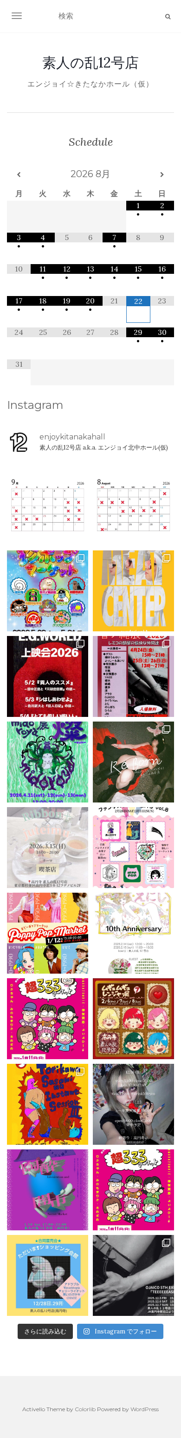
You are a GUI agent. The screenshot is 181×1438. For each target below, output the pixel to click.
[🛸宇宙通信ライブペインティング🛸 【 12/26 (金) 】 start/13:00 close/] (133, 1104)
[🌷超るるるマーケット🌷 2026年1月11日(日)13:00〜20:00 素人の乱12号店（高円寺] (47, 1018)
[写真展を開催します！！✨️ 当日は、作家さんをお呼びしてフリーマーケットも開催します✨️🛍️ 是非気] (133, 762)
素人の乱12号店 (90, 62)
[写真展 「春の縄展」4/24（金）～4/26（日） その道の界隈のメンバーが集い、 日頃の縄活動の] (133, 676)
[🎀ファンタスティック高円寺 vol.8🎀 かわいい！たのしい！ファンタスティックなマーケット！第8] (133, 847)
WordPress (144, 1409)
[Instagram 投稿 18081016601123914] (47, 676)
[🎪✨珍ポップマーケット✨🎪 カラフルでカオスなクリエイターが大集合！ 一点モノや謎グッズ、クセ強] (47, 590)
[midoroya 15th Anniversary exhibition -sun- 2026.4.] (47, 762)
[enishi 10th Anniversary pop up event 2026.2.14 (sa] (133, 933)
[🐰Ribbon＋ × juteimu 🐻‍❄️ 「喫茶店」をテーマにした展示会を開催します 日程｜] (47, 847)
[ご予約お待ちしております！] (47, 505)
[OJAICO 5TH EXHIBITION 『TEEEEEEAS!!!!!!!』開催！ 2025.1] (133, 1275)
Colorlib (85, 1409)
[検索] (168, 17)
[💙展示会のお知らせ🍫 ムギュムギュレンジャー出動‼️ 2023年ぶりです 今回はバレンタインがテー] (133, 1018)
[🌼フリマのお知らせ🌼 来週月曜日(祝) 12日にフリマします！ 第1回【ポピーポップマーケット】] (47, 933)
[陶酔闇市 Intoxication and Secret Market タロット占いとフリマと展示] (47, 1189)
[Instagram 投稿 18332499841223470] (133, 590)
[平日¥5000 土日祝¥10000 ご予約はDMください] (133, 505)
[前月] (19, 174)
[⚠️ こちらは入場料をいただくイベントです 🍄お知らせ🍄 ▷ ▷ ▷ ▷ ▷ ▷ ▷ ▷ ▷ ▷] (47, 1104)
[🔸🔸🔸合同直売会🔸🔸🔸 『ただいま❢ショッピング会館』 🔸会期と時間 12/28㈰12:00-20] (47, 1275)
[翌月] (162, 174)
